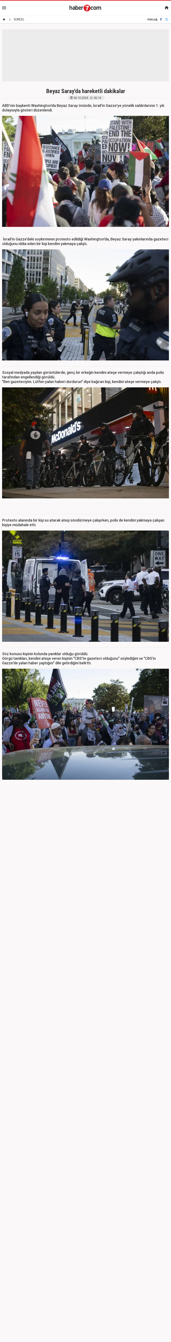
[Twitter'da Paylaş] (166, 19)
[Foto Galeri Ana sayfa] (4, 19)
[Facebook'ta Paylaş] (161, 19)
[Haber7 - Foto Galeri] (85, 8)
